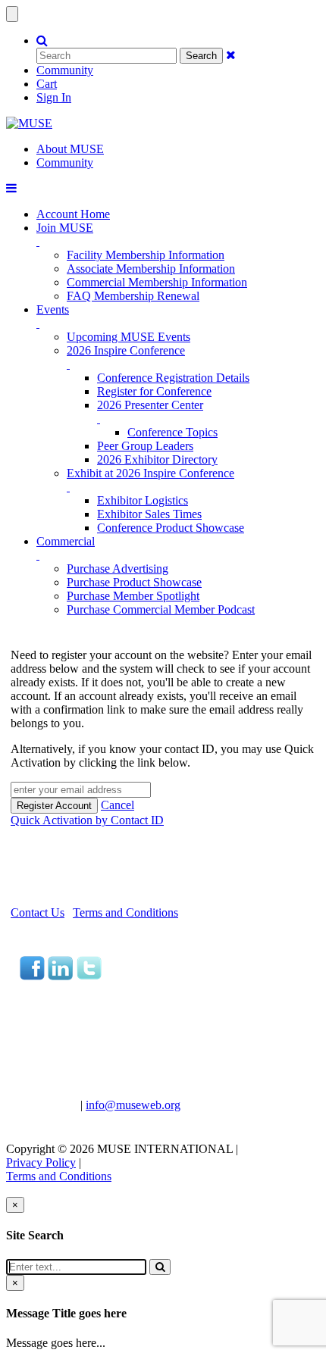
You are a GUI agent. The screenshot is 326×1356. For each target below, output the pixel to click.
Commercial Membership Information (157, 282)
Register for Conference (154, 391)
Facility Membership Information (145, 254)
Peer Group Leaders (145, 445)
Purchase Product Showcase (134, 582)
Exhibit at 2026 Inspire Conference (150, 473)
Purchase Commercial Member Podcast (161, 609)
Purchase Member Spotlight (133, 595)
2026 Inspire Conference (126, 350)
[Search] (160, 1267)
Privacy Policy (41, 1162)
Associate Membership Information (151, 268)
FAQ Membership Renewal (133, 295)
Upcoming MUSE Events (128, 336)
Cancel (117, 804)
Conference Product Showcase (170, 527)
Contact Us (37, 912)
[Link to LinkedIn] (60, 976)
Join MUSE (64, 227)
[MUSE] (29, 123)
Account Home (73, 214)
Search (201, 55)
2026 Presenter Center (150, 404)
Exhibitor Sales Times (149, 514)
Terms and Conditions (125, 912)
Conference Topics (172, 432)
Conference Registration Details (173, 377)
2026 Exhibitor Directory (157, 459)
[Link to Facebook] (32, 976)
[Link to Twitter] (89, 976)
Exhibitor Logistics (142, 500)
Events (52, 309)
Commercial (65, 541)
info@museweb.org (133, 1104)
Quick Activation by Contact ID (87, 820)
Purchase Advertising (117, 568)
